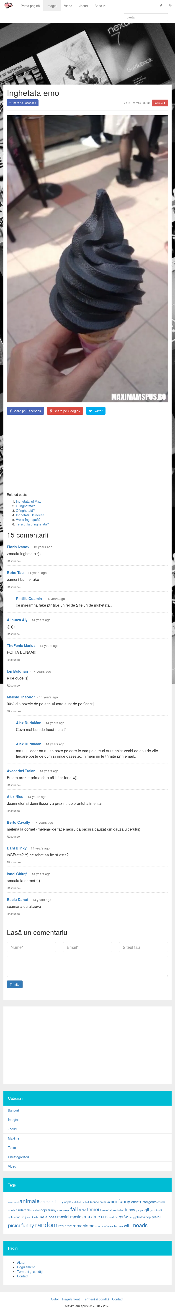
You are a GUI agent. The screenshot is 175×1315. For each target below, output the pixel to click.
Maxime (13, 1138)
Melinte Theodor (21, 697)
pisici (156, 1217)
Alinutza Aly (17, 619)
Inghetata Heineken (30, 515)
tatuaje (118, 1226)
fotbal (120, 1210)
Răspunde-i (14, 561)
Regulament (26, 1267)
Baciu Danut (17, 899)
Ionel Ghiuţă (17, 873)
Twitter (97, 411)
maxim (76, 1216)
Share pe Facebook (23, 103)
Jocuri (83, 5)
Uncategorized (18, 1157)
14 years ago (37, 572)
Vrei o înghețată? (28, 519)
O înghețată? (25, 506)
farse (82, 1210)
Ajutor (21, 1262)
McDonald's (109, 1217)
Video (68, 5)
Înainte (159, 103)
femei (93, 1209)
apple (67, 1202)
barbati (85, 1202)
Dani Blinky (17, 848)
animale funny (52, 1201)
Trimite (15, 984)
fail (74, 1209)
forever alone (108, 1210)
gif (146, 1209)
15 (129, 103)
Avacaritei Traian (21, 770)
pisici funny (21, 1225)
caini (103, 1202)
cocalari (35, 1210)
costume (63, 1210)
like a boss (47, 1217)
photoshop (143, 1217)
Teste (12, 1147)
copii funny (49, 1209)
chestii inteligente (144, 1201)
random (46, 1224)
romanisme (84, 1225)
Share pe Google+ (66, 411)
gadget (140, 1210)
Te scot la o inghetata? (32, 524)
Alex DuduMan (28, 722)
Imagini (52, 5)
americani (13, 1202)
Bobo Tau (15, 572)
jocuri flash (31, 1217)
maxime (92, 1216)
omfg (131, 1217)
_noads (139, 1225)
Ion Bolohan (17, 671)
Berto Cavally (18, 822)
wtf (126, 1225)
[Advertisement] (87, 453)
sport (98, 1226)
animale (29, 1201)
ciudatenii (23, 1210)
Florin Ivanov (18, 546)
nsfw (123, 1216)
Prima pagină (30, 5)
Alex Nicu (15, 796)
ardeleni (76, 1202)
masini (63, 1217)
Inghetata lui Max (28, 501)
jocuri (20, 1217)
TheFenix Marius (21, 645)
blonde (94, 1202)
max (138, 103)
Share (26, 411)
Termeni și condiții (30, 1271)
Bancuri (100, 5)
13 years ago (42, 547)
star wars (107, 1226)
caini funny (118, 1200)
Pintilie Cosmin (29, 598)
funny (130, 1209)
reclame (65, 1225)
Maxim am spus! (6, 5)
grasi (152, 1210)
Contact (22, 1276)
